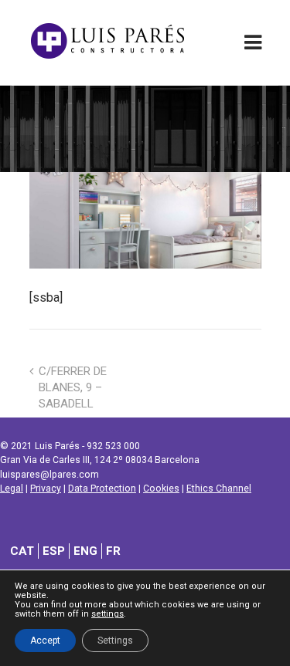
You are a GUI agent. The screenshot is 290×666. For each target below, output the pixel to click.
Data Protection (102, 488)
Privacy (45, 488)
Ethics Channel (218, 488)
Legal (11, 488)
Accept (45, 640)
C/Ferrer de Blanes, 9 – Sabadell (73, 387)
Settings (115, 640)
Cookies (161, 488)
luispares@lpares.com (49, 474)
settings (107, 614)
